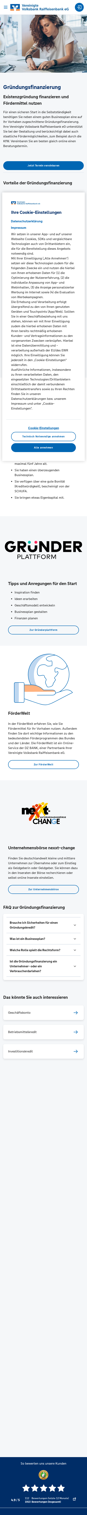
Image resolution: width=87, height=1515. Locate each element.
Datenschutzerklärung (26, 221)
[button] (43, 925)
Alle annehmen (43, 447)
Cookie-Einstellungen (43, 428)
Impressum (18, 228)
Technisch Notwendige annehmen (43, 436)
